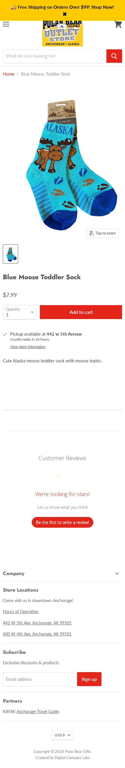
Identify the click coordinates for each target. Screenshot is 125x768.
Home (9, 73)
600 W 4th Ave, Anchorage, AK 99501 (37, 633)
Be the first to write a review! (62, 522)
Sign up (89, 679)
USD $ (60, 735)
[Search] (114, 56)
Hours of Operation (20, 611)
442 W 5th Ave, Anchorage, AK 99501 (37, 622)
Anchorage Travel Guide (38, 711)
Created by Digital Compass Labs (62, 757)
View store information (27, 347)
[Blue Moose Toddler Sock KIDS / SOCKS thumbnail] (10, 254)
